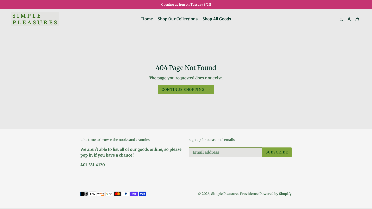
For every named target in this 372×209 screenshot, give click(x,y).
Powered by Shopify (275, 194)
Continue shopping (183, 89)
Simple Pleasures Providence (234, 194)
